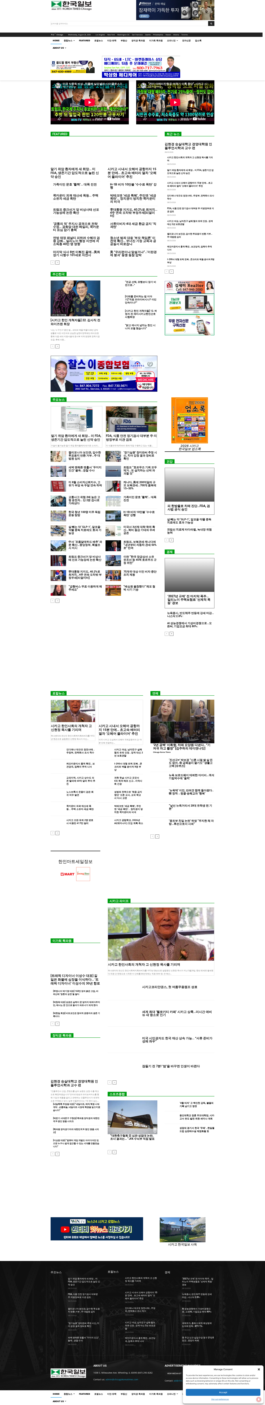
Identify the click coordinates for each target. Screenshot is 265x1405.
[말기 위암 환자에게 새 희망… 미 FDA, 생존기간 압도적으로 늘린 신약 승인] (75, 152)
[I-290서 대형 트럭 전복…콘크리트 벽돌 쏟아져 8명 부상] (105, 767)
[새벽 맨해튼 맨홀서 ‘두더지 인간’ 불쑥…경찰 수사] (58, 471)
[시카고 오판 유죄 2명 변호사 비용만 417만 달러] (57, 823)
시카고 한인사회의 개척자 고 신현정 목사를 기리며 (71, 728)
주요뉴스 (58, 399)
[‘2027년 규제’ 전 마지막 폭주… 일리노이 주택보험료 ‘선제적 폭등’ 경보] (189, 575)
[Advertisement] (132, 664)
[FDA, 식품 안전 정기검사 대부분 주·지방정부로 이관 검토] (131, 419)
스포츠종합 (117, 1094)
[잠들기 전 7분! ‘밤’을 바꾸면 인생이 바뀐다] (124, 1066)
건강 (170, 461)
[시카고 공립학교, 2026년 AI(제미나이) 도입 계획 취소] (105, 823)
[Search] (211, 23)
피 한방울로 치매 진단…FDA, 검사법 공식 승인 (188, 507)
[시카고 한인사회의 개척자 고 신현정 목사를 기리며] (73, 711)
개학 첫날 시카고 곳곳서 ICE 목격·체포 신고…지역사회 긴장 (128, 780)
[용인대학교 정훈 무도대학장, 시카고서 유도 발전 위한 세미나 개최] (171, 1117)
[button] (258, 1369)
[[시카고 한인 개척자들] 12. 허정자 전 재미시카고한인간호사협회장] (115, 314)
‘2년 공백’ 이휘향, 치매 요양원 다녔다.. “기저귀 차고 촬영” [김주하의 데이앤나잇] (181, 746)
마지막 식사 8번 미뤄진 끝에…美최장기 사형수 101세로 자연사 (76, 253)
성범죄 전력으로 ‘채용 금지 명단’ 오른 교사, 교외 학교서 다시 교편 (128, 795)
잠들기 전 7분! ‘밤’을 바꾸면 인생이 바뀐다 (171, 1066)
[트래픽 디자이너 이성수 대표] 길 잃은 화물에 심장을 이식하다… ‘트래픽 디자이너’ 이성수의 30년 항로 (75, 979)
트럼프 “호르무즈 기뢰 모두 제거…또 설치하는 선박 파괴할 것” (140, 470)
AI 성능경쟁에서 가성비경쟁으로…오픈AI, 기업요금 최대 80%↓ (189, 625)
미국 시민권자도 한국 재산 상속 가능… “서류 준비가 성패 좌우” (177, 1039)
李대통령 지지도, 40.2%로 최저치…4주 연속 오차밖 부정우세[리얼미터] (133, 213)
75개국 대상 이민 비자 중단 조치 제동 (140, 573)
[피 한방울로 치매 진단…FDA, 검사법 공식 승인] (189, 485)
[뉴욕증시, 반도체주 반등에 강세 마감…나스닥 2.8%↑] (172, 1298)
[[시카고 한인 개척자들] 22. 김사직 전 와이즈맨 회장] (75, 298)
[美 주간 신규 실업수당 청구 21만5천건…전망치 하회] (172, 1341)
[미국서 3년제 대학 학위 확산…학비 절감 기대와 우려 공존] (113, 530)
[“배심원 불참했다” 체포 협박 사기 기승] (113, 590)
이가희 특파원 (62, 941)
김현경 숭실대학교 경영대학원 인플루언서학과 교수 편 (188, 146)
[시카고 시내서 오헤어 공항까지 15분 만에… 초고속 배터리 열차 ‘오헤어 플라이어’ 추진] (132, 152)
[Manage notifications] (258, 1399)
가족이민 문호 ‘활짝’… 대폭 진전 (75, 184)
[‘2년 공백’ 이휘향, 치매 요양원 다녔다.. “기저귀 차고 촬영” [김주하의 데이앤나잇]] (182, 721)
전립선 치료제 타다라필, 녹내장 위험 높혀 (189, 531)
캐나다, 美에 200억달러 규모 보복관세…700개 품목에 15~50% (139, 485)
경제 (170, 552)
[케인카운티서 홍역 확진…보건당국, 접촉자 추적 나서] (57, 767)
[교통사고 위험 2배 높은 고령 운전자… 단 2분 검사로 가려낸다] (58, 501)
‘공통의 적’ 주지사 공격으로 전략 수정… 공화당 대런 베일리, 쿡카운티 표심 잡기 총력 (76, 227)
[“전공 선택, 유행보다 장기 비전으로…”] (115, 286)
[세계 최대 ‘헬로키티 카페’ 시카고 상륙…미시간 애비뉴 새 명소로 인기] (124, 1013)
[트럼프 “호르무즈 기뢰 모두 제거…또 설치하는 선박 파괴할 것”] (113, 471)
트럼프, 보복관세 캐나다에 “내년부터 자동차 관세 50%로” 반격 (140, 545)
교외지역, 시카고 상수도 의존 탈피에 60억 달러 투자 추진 (80, 780)
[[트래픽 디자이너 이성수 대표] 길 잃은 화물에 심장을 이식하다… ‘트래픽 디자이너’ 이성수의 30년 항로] (75, 959)
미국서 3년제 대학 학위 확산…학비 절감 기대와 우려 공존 (139, 530)
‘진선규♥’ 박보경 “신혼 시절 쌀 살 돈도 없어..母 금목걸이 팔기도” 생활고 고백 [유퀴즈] (191, 763)
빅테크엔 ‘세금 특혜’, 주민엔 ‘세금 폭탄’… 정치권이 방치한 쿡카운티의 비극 (133, 198)
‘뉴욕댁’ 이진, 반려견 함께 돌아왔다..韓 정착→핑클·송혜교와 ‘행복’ (191, 792)
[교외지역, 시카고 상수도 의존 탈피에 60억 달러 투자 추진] (57, 781)
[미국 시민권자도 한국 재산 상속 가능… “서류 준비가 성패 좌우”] (124, 1040)
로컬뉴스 (58, 693)
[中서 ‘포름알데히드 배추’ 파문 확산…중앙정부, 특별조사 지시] (58, 545)
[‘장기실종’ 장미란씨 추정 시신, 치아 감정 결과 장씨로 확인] (113, 456)
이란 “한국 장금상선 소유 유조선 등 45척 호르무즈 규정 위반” (140, 559)
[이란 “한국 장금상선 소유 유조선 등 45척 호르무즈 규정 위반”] (113, 560)
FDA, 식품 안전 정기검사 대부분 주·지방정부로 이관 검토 (131, 437)
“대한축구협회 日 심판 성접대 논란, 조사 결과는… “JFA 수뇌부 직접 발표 (132, 1137)
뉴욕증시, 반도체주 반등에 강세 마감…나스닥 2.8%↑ (190, 614)
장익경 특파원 (62, 1035)
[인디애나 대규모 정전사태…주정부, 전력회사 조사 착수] (57, 752)
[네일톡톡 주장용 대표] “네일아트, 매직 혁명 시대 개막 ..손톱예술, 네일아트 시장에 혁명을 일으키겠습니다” (76, 1107)
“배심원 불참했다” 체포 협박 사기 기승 (139, 588)
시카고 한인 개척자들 (59, 315)
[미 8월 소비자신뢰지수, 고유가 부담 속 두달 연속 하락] (58, 486)
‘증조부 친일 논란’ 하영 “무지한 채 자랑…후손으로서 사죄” (191, 822)
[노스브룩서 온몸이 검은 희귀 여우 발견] (57, 795)
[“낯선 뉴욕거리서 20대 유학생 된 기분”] (158, 810)
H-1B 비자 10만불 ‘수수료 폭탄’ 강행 (133, 186)
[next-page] (57, 263)
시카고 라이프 (119, 901)
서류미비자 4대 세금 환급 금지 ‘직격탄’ (133, 225)
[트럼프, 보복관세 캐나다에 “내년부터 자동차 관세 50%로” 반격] (113, 545)
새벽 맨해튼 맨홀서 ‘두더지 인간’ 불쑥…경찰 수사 (85, 469)
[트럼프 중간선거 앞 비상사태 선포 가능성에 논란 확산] (58, 560)
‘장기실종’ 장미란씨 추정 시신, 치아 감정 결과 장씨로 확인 (140, 455)
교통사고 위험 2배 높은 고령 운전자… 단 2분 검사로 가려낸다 (84, 500)
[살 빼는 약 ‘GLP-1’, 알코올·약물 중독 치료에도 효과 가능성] (58, 530)
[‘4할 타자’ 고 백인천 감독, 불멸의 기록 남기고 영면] (171, 1105)
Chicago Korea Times (162, 752)
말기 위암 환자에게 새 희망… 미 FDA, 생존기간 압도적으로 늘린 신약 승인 (75, 173)
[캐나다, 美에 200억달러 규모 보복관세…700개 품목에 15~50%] (113, 486)
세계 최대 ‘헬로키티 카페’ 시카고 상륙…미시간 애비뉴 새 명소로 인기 (177, 1013)
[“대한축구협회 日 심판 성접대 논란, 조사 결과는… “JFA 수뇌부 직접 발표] (132, 1117)
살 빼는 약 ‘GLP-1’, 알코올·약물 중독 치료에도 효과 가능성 (85, 530)
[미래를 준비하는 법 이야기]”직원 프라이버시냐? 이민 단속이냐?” (140, 299)
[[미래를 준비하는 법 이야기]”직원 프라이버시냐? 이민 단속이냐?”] (115, 300)
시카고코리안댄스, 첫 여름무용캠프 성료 (169, 987)
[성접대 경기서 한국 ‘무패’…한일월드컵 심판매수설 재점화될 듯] (171, 1130)
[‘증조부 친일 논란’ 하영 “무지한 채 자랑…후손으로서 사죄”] (158, 825)
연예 (155, 693)
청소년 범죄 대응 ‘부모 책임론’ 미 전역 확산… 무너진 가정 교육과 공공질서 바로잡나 (133, 241)
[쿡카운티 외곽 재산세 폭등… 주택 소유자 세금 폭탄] (57, 809)
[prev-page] (52, 263)
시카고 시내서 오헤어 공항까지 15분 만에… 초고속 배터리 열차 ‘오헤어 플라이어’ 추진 (132, 173)
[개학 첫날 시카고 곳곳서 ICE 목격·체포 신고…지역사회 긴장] (105, 781)
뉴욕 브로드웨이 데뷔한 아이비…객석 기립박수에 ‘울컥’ (191, 777)
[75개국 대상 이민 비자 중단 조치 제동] (113, 575)
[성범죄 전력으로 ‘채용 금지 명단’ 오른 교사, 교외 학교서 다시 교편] (105, 795)
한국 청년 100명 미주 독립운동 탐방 (84, 513)
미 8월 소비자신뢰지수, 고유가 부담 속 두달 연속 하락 (85, 484)
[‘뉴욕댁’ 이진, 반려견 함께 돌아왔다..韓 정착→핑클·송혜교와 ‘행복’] (158, 795)
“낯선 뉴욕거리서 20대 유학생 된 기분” (190, 807)
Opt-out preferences (220, 1399)
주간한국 (58, 274)
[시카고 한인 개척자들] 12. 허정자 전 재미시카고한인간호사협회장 (141, 313)
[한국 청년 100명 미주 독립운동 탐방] (58, 516)
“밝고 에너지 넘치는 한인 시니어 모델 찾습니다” (140, 327)
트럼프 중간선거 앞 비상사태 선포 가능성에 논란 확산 (76, 211)
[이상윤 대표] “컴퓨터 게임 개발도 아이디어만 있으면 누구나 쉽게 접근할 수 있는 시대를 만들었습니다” (76, 1143)
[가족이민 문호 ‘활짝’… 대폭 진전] (113, 501)
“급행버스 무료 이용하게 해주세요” (85, 588)
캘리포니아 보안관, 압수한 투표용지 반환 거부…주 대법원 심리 (85, 455)
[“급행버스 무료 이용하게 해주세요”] (58, 590)
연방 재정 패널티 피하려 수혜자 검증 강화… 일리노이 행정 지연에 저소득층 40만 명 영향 (76, 241)
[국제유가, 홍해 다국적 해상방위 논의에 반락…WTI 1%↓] (172, 1327)
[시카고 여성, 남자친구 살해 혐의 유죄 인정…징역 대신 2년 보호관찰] (105, 752)
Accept (223, 1392)
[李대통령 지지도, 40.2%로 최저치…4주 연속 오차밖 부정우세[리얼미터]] (58, 575)
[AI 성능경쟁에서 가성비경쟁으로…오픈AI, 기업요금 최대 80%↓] (172, 1312)
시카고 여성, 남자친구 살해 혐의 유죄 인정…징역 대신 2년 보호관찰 (128, 752)
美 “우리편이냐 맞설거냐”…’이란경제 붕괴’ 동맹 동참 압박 (133, 253)
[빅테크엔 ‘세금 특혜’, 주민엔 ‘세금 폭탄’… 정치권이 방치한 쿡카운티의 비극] (105, 809)
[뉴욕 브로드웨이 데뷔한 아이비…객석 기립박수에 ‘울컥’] (158, 780)
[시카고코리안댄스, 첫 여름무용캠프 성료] (124, 987)
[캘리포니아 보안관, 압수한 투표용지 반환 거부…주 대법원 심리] (58, 456)
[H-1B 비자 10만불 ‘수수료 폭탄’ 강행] (113, 516)
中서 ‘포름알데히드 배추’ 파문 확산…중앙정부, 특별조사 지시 (85, 545)
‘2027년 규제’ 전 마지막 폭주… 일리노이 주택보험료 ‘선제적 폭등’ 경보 (188, 599)
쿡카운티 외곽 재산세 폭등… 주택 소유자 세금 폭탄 (75, 197)
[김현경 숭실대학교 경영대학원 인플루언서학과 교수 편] (75, 1060)
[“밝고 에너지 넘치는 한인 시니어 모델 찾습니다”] (115, 329)
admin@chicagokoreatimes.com (122, 1379)
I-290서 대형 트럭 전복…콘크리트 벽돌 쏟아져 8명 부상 (128, 766)
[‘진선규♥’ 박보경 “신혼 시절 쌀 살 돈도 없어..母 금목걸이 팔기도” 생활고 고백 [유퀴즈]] (158, 764)
